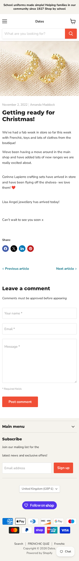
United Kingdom (37, 489)
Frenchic (59, 544)
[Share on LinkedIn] (22, 248)
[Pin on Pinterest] (30, 248)
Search (18, 544)
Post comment (20, 401)
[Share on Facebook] (5, 248)
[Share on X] (14, 248)
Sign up (63, 467)
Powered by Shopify (39, 553)
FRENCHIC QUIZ (38, 544)
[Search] (71, 34)
